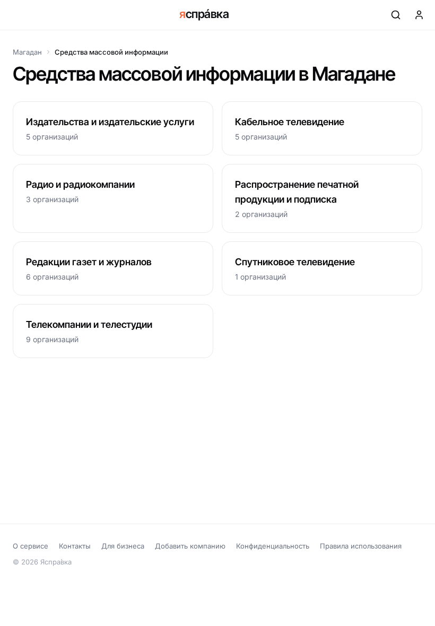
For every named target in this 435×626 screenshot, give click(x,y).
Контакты (75, 546)
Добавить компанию (190, 546)
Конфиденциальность (272, 546)
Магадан (27, 52)
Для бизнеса (122, 546)
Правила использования (361, 546)
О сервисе (30, 546)
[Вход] (419, 15)
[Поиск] (395, 15)
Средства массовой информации (111, 52)
